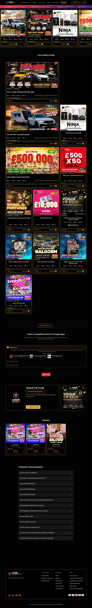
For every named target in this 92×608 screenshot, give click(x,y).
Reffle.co (60, 604)
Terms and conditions (76, 578)
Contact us (58, 583)
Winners (34, 2)
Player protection (75, 583)
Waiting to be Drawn (47, 578)
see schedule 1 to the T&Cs (67, 350)
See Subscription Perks (35, 391)
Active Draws (45, 576)
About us (58, 578)
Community (55, 2)
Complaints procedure (76, 581)
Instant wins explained (76, 588)
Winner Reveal (59, 586)
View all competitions (46, 325)
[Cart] (84, 2)
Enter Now (12, 44)
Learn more (46, 374)
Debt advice (73, 586)
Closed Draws (45, 581)
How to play (58, 581)
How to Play (42, 2)
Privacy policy (74, 576)
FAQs (48, 2)
